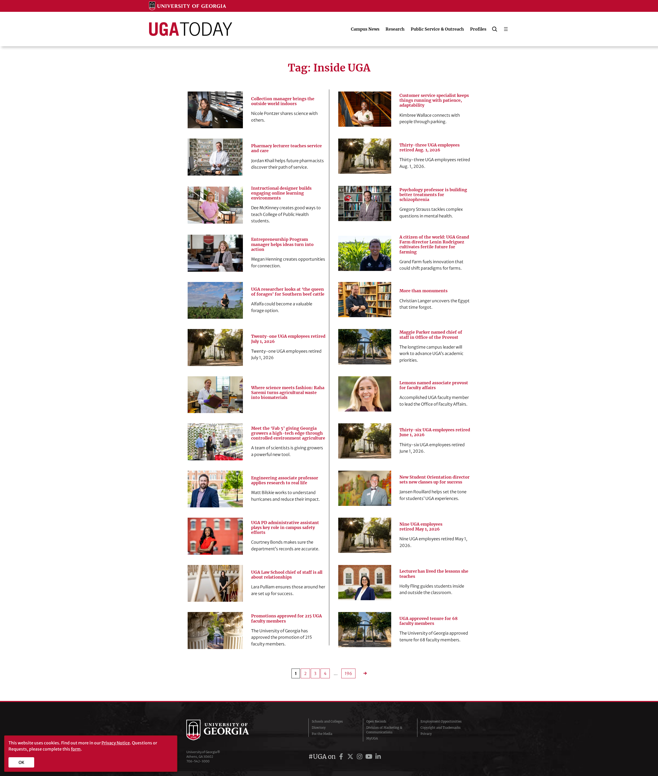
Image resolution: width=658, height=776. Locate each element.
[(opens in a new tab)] (364, 253)
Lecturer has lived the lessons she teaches (433, 574)
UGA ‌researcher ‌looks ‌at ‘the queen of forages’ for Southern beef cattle (287, 292)
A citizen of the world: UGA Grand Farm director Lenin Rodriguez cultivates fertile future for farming (434, 244)
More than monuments (423, 290)
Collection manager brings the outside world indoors (282, 101)
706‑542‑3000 (197, 761)
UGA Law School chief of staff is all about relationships (286, 575)
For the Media (322, 734)
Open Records (376, 721)
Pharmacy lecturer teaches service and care (286, 148)
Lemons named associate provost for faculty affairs (433, 385)
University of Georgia (224, 730)
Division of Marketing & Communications (384, 730)
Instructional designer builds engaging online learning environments (281, 193)
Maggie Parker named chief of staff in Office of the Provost (430, 335)
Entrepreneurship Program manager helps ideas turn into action (282, 244)
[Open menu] (506, 29)
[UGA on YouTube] (369, 757)
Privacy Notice (116, 742)
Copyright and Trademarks (441, 727)
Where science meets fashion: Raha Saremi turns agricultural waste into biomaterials (287, 392)
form (76, 749)
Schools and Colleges (327, 721)
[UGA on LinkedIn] (378, 757)
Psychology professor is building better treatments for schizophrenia (433, 194)
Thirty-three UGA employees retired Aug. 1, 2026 (429, 147)
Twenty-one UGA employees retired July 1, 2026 (288, 339)
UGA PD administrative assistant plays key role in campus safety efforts (285, 527)
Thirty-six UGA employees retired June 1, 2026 (434, 432)
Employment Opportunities (441, 721)
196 (348, 673)
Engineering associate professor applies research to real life (284, 480)
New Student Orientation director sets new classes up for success (434, 480)
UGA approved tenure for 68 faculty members (428, 621)
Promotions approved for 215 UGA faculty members (286, 618)
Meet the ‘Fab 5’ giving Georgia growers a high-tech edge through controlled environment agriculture (288, 433)
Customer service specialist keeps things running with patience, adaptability (434, 100)
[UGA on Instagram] (360, 757)
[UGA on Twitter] (351, 757)
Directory (319, 727)
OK (21, 762)
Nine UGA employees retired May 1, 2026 (420, 527)
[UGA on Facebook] (341, 757)
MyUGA (372, 738)
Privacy (426, 734)
